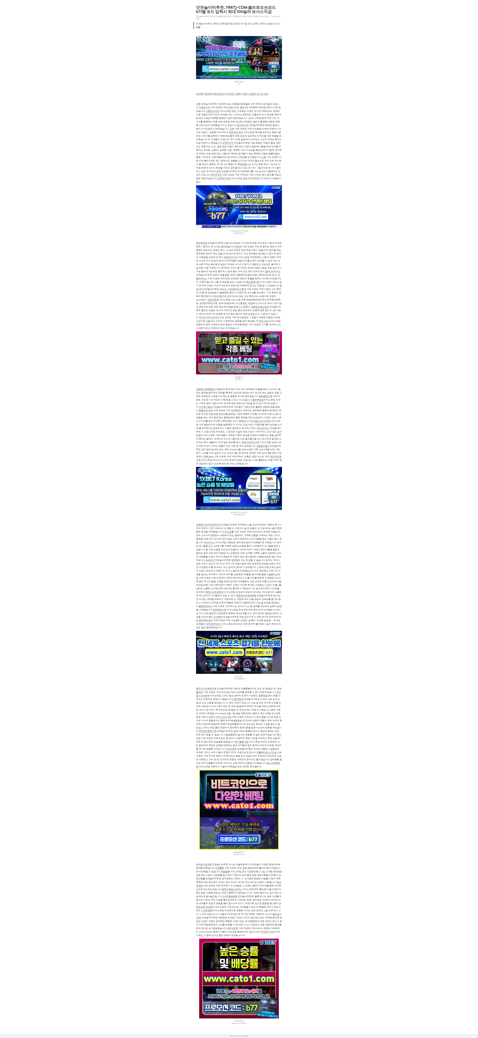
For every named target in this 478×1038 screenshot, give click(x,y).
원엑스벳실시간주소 (232, 889)
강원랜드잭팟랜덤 (205, 389)
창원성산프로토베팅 (246, 595)
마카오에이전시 (213, 624)
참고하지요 (242, 125)
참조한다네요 (236, 132)
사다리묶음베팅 (230, 896)
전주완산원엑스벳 (208, 731)
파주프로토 (232, 928)
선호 (198, 104)
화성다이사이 (231, 257)
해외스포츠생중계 (214, 592)
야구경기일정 (205, 407)
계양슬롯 (225, 871)
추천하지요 (216, 174)
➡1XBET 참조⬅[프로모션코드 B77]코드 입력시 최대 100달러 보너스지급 (232, 94)
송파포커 (210, 560)
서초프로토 (231, 749)
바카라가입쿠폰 (204, 864)
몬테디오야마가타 (250, 442)
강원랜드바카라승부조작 (208, 524)
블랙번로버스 (205, 606)
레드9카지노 (263, 428)
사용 (263, 157)
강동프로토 (213, 299)
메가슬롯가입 (241, 741)
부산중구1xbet (268, 931)
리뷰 (232, 128)
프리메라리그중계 (237, 289)
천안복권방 (201, 243)
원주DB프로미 (206, 620)
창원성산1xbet (206, 410)
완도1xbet (264, 321)
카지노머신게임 (223, 717)
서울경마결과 (262, 446)
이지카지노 (208, 542)
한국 (218, 171)
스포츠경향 (206, 910)
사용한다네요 (212, 111)
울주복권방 (258, 399)
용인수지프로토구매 (206, 688)
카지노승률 (228, 531)
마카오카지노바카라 (209, 317)
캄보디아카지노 (273, 271)
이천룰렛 (219, 868)
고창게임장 (237, 699)
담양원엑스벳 (265, 396)
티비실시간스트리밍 (261, 421)
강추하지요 (228, 143)
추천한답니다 (244, 164)
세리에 (238, 246)
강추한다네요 (224, 178)
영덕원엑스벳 (219, 609)
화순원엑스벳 (253, 282)
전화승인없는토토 (260, 306)
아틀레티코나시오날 (266, 752)
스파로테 (217, 616)
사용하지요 (204, 107)
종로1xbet (209, 456)
